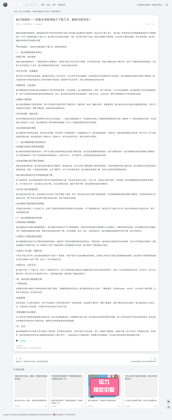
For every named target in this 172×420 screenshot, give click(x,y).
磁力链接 (64, 36)
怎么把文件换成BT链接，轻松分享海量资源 (140, 400)
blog (48, 4)
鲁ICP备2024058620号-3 (45, 415)
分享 (121, 208)
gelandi (39, 24)
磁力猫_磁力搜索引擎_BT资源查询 (25, 415)
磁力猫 (116, 33)
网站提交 (61, 4)
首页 (42, 4)
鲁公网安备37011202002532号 (65, 415)
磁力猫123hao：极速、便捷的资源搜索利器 (30, 400)
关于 (54, 4)
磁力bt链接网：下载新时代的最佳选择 (102, 400)
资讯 (20, 11)
